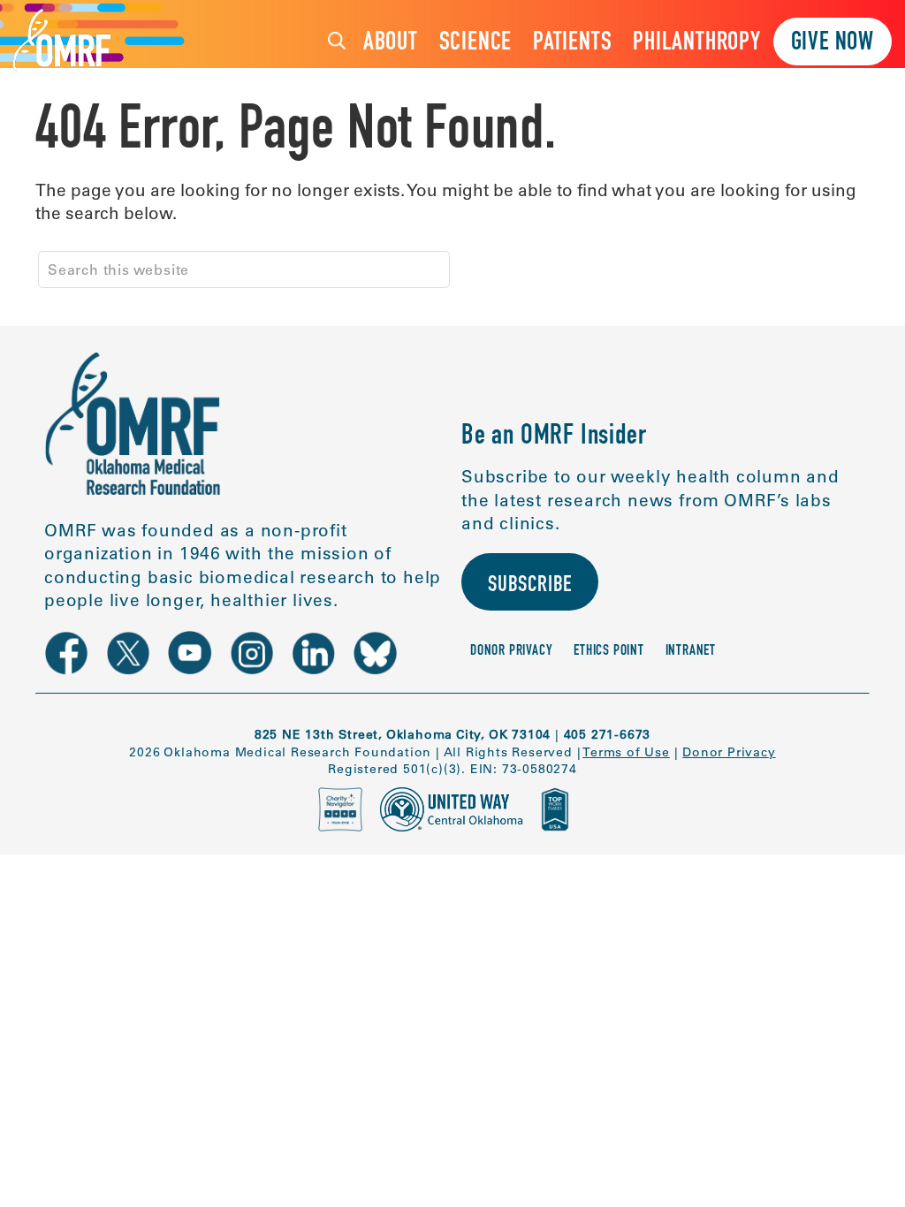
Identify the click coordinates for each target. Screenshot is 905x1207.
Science (476, 44)
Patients (572, 44)
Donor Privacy (511, 651)
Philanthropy (697, 44)
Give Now (832, 44)
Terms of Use (626, 752)
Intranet (690, 651)
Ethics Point (609, 651)
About (390, 44)
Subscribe (530, 586)
